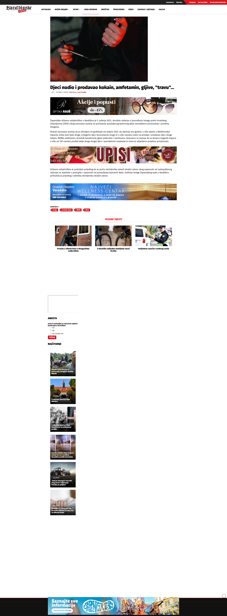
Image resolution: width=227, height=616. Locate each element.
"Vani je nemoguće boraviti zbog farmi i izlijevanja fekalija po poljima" (61, 483)
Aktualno (46, 9)
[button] (52, 238)
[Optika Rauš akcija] (113, 106)
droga (55, 210)
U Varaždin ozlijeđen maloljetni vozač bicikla (113, 250)
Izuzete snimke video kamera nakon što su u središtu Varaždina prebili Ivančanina (62, 455)
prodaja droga (66, 210)
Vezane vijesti (113, 219)
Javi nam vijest (202, 2)
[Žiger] (113, 154)
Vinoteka (179, 2)
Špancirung (118, 9)
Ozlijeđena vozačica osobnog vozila (153, 249)
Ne (53, 331)
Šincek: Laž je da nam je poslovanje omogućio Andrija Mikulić (62, 372)
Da (53, 328)
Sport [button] (76, 9)
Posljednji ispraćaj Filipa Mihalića (60, 400)
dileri (87, 210)
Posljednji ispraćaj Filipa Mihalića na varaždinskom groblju (61, 427)
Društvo (105, 9)
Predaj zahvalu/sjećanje (218, 2)
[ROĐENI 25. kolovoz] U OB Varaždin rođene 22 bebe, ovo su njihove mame (62, 511)
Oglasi (162, 9)
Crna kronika (90, 9)
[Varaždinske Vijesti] (18, 8)
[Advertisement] (113, 276)
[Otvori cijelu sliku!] (99, 49)
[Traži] (190, 9)
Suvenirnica (170, 2)
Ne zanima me (57, 334)
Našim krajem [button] (61, 9)
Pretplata (192, 2)
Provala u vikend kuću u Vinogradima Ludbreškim (73, 250)
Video (130, 9)
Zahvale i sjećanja (146, 9)
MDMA (78, 210)
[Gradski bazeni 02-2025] (113, 191)
